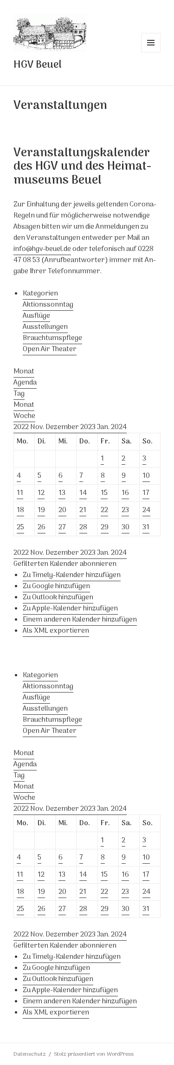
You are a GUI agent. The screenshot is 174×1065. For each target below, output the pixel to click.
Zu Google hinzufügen (56, 586)
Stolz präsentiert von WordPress (94, 1054)
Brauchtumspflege (52, 338)
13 (61, 493)
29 (105, 527)
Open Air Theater (50, 349)
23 (125, 510)
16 (125, 493)
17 (145, 493)
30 (125, 527)
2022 (21, 427)
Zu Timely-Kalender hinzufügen (72, 575)
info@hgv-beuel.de (42, 249)
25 (20, 527)
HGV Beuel (37, 65)
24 (146, 510)
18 (20, 510)
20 (62, 510)
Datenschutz (29, 1054)
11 (20, 493)
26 (41, 527)
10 (146, 475)
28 (83, 527)
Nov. (37, 427)
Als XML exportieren (56, 630)
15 (104, 493)
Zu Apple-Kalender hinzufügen (70, 608)
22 (104, 510)
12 (41, 493)
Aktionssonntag (48, 304)
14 (83, 493)
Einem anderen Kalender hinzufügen (80, 619)
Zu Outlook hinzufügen (58, 597)
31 (145, 527)
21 (82, 510)
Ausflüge (36, 315)
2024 (119, 427)
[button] (64, 564)
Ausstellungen (45, 327)
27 (62, 527)
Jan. (104, 427)
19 (41, 510)
